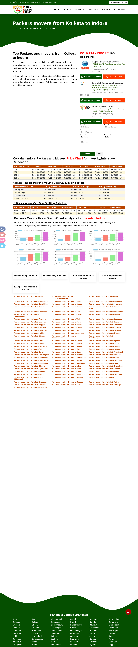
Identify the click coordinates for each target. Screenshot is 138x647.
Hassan (112, 633)
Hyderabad (37, 636)
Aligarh (73, 619)
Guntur (35, 633)
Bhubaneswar (57, 625)
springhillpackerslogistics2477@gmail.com (107, 92)
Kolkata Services (31, 28)
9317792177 (96, 116)
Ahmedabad (56, 619)
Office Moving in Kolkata (54, 276)
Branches (106, 9)
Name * (82, 125)
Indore (54, 636)
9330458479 (84, 95)
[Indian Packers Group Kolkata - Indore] (85, 110)
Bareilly (73, 622)
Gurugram (55, 633)
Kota (53, 642)
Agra (15, 619)
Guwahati (74, 633)
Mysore (93, 645)
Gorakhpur (113, 630)
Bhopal (35, 625)
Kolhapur (17, 642)
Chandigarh (114, 625)
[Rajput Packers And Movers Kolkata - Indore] (85, 66)
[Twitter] (2, 245)
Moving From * (84, 135)
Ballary (35, 622)
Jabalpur (74, 636)
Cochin (73, 628)
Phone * (106, 125)
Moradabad (56, 645)
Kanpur (93, 639)
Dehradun (17, 630)
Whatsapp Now (92, 77)
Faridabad (36, 630)
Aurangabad (114, 619)
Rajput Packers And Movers (105, 62)
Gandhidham (56, 630)
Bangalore (55, 622)
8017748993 (96, 71)
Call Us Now (115, 77)
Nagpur (112, 645)
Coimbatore (95, 628)
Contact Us (119, 9)
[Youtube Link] (2, 234)
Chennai (16, 628)
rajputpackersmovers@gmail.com (104, 69)
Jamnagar (17, 639)
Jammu (112, 636)
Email (82, 130)
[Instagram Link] (2, 240)
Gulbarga (17, 633)
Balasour (17, 622)
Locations (17, 28)
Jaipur (92, 636)
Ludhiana (113, 642)
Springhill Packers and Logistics (107, 83)
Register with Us (119, 2)
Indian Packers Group (102, 106)
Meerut (35, 645)
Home (57, 9)
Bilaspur (93, 625)
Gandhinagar (76, 630)
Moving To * (107, 135)
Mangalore (17, 645)
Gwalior (93, 633)
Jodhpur (54, 639)
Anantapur (94, 619)
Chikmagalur (56, 628)
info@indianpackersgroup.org (102, 114)
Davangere (113, 628)
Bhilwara (16, 625)
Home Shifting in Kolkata (25, 276)
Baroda (93, 622)
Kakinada (74, 639)
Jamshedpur (37, 639)
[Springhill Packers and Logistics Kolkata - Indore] (85, 87)
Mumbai (73, 645)
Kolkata (35, 642)
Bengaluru (113, 622)
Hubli (15, 636)
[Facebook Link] (2, 229)
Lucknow (74, 642)
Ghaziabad (94, 630)
